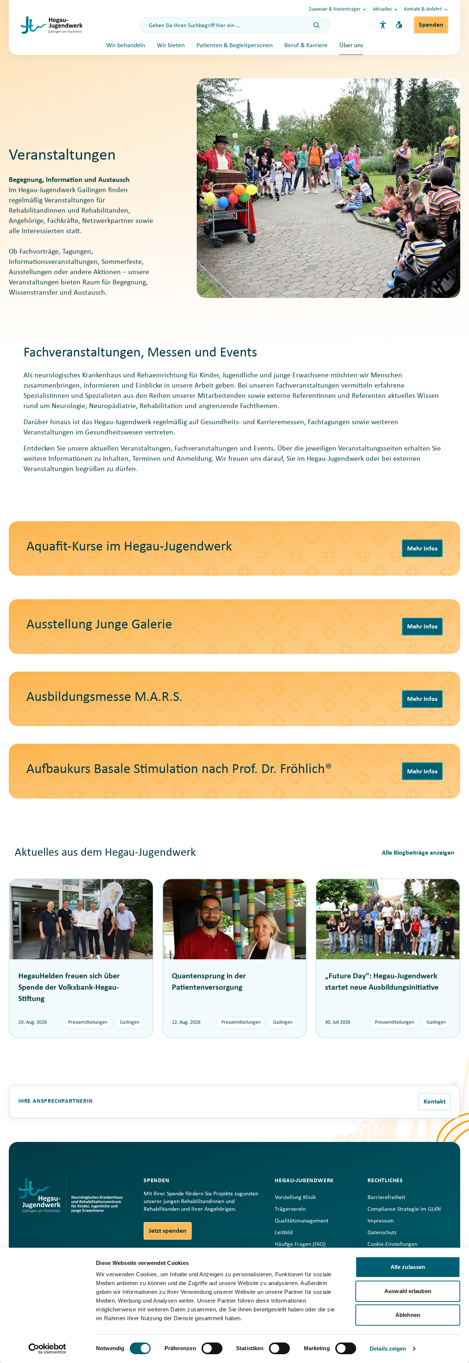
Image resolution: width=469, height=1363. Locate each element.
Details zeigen (388, 1348)
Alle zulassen (408, 1267)
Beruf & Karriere (306, 45)
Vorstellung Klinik (295, 1197)
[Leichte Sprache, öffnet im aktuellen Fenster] (399, 25)
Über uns (351, 45)
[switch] (212, 1348)
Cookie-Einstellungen (392, 1244)
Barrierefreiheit (386, 1197)
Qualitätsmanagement (301, 1221)
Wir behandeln (125, 45)
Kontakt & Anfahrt (423, 9)
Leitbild (283, 1233)
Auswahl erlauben (407, 1291)
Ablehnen (407, 1315)
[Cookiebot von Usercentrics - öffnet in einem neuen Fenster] (47, 1348)
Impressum (381, 1221)
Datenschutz (382, 1233)
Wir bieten (171, 45)
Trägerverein (290, 1209)
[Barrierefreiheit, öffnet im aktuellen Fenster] (383, 25)
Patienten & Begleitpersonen (234, 45)
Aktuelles (382, 9)
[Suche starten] (316, 25)
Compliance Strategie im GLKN (404, 1209)
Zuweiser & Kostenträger (335, 9)
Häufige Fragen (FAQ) (300, 1244)
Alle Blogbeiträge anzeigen (418, 852)
